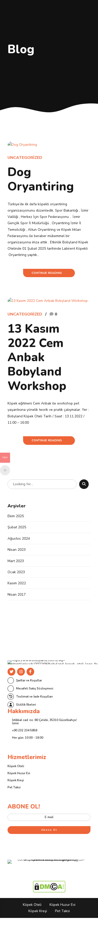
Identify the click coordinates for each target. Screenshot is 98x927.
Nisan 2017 (17, 594)
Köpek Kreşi (16, 780)
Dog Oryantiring (41, 179)
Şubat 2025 (17, 527)
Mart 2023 (16, 561)
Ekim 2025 (16, 516)
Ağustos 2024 (19, 538)
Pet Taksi (14, 787)
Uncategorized (25, 157)
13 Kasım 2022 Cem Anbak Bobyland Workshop (37, 357)
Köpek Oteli (16, 766)
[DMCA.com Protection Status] (49, 891)
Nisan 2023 (17, 549)
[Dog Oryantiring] (49, 144)
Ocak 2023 (16, 572)
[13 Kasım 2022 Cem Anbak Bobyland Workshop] (49, 301)
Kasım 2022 (17, 583)
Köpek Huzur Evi (19, 773)
